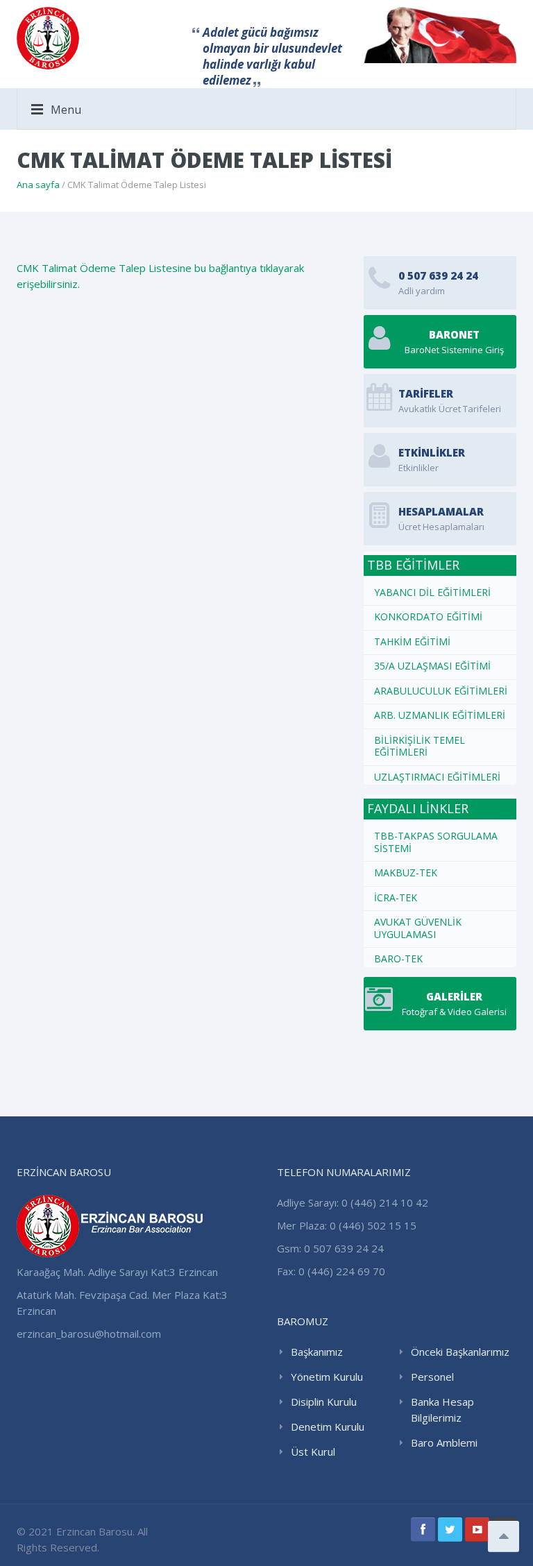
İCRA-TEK (395, 897)
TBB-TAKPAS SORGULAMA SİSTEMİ (436, 842)
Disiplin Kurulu (324, 1401)
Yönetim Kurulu (327, 1377)
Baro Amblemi (444, 1442)
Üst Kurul (313, 1451)
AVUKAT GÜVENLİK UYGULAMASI (418, 928)
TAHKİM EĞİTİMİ (412, 641)
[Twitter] (450, 1529)
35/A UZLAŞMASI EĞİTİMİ (432, 665)
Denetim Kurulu (327, 1426)
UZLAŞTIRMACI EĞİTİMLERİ (437, 776)
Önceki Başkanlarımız (460, 1352)
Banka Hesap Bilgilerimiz (442, 1409)
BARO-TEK (398, 958)
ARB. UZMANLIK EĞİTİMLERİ (439, 715)
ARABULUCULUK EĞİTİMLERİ (440, 690)
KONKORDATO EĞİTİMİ (428, 616)
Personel (432, 1377)
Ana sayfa (38, 184)
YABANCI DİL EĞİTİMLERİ (432, 592)
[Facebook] (423, 1529)
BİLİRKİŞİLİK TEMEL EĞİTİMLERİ (419, 746)
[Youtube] (477, 1529)
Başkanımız (317, 1352)
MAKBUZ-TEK (405, 872)
